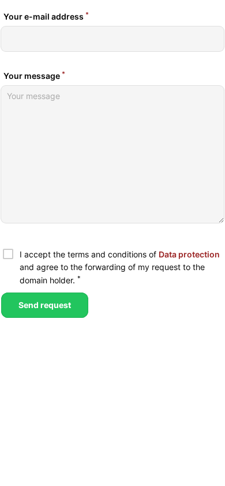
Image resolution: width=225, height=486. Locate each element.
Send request (44, 305)
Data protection (189, 254)
